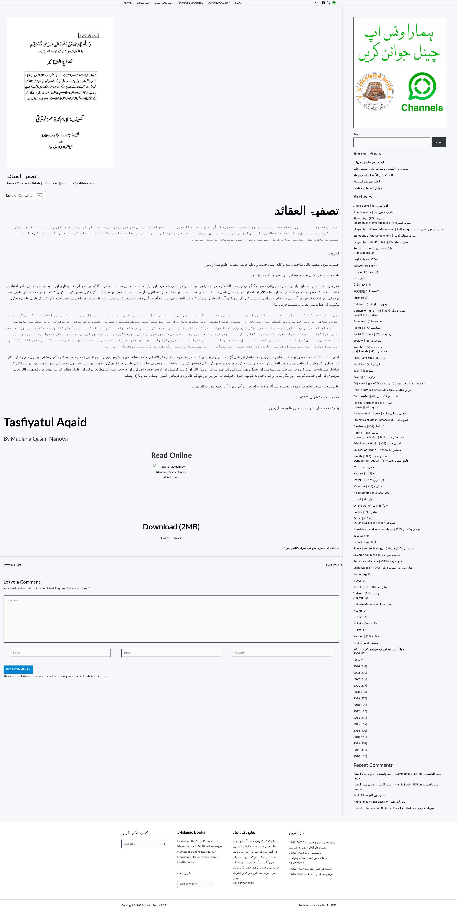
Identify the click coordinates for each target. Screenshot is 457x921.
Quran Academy (219, 2)
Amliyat (358, 597)
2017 (356, 711)
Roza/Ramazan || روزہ (369, 357)
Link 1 (165, 538)
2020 (356, 692)
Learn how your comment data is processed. (79, 676)
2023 (356, 672)
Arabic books (361, 252)
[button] (316, 2)
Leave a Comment (18, 183)
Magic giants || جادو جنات (371, 492)
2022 (356, 679)
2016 (356, 717)
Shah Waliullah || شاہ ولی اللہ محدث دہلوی (382, 567)
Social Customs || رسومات (372, 334)
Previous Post (10, 565)
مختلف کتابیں (371, 642)
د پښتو (361, 278)
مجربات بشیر (398, 801)
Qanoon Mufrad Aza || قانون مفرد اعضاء (380, 460)
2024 (356, 666)
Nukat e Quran (362, 623)
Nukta (357, 630)
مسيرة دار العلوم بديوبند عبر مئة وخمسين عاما (380, 168)
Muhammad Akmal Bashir (369, 801)
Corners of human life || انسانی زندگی (379, 310)
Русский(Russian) (364, 272)
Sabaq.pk (359, 535)
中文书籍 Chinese (364, 291)
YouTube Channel (191, 2)
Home (128, 2)
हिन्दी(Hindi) (360, 285)
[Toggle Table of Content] (38, 196)
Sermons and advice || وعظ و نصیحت (379, 561)
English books (362, 259)
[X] (328, 2)
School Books (361, 542)
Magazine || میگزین (367, 486)
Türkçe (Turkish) (363, 265)
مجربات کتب (366, 467)
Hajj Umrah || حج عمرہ (370, 351)
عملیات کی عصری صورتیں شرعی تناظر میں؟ (311, 548)
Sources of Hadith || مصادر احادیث (377, 450)
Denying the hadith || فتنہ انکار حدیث (378, 437)
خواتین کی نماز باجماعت (367, 188)
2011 (356, 750)
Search (357, 134)
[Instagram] (334, 2)
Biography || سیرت (368, 218)
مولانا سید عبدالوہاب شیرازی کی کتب (381, 649)
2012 (356, 743)
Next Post (334, 565)
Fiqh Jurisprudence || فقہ (372, 402)
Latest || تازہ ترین (61, 183)
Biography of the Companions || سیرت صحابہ (384, 235)
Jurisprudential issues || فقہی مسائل (379, 413)
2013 (356, 737)
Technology (360, 574)
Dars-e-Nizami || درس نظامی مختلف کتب (382, 390)
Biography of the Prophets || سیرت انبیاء (380, 242)
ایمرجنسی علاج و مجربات (368, 162)
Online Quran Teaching (367, 505)
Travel (357, 580)
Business (358, 297)
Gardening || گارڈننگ (368, 426)
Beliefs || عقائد (40, 183)
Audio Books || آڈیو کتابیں (370, 205)
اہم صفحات (143, 2)
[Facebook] (323, 2)
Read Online (171, 455)
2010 (356, 756)
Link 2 (178, 538)
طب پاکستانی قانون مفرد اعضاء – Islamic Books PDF (385, 773)
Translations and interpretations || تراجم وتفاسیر (386, 529)
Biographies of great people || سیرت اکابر (382, 222)
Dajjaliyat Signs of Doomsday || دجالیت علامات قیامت (389, 383)
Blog (238, 2)
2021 (356, 685)
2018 (356, 705)
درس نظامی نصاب (164, 2)
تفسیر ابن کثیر (376, 795)
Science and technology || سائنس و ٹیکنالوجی (383, 548)
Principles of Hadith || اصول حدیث (377, 443)
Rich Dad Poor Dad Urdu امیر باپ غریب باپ (408, 808)
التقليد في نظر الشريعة (367, 181)
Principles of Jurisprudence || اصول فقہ (380, 420)
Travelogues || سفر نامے (370, 587)
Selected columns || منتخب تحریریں (376, 555)
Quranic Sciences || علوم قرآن (374, 522)
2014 (356, 730)
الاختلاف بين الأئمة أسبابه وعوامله (373, 175)
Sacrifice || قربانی (366, 364)
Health (357, 610)
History (358, 617)
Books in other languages (369, 248)
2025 (356, 660)
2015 (356, 724)
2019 (356, 698)
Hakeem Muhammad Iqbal (369, 604)
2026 (356, 653)
